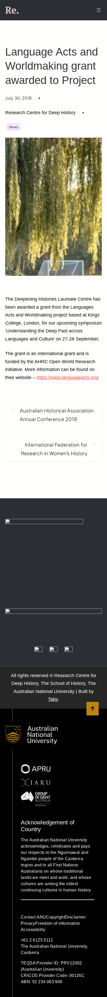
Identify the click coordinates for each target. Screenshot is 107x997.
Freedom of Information (57, 923)
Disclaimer (75, 917)
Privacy (28, 923)
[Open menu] (99, 10)
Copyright (55, 917)
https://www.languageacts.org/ (68, 377)
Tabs (53, 699)
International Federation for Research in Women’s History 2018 (54, 450)
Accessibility (33, 929)
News (13, 127)
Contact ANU (33, 917)
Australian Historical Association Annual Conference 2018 (57, 415)
